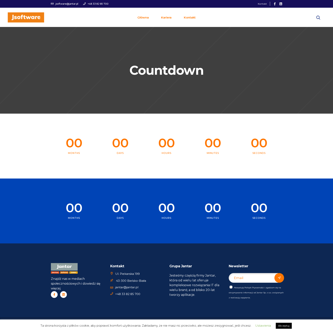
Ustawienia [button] (263, 325)
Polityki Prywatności (254, 287)
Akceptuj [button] (283, 325)
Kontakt (262, 3)
